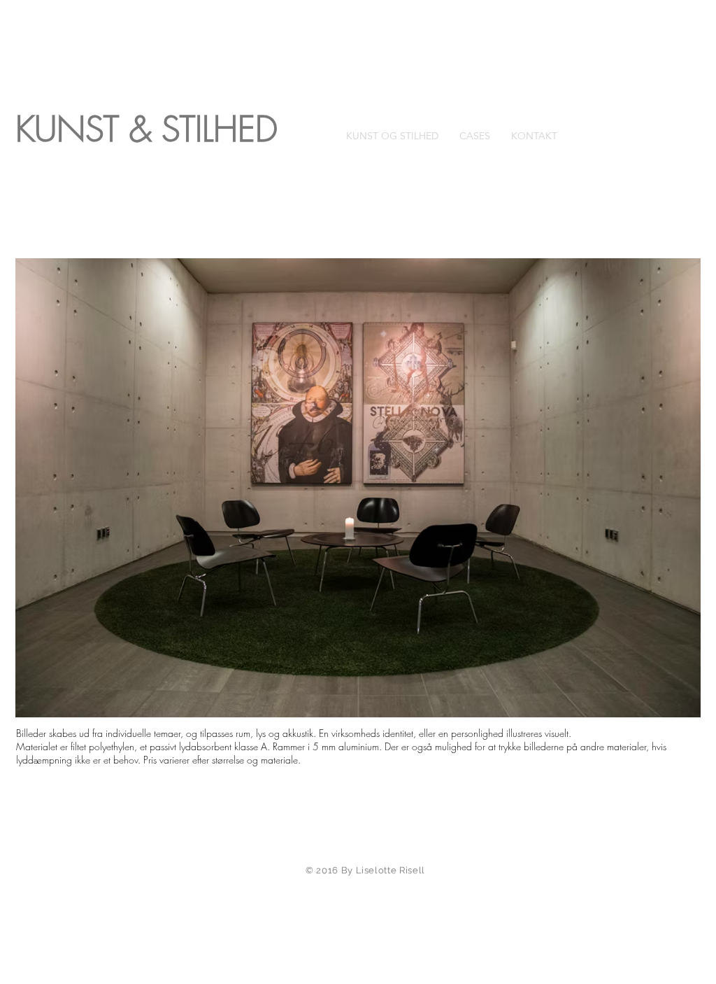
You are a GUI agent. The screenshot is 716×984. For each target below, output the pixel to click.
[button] (358, 488)
